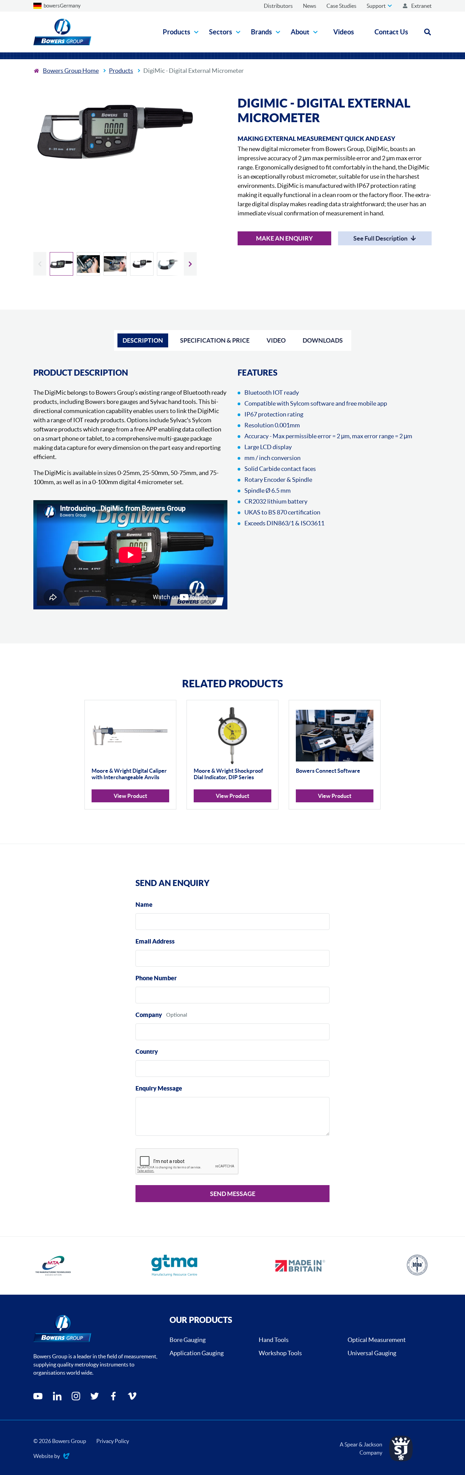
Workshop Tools (280, 1353)
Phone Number (156, 978)
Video (276, 340)
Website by (46, 1456)
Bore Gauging (188, 1339)
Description (143, 340)
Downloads (323, 340)
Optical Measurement (377, 1339)
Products (121, 70)
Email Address (155, 941)
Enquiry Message (158, 1088)
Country (146, 1051)
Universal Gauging (372, 1353)
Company (148, 1014)
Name (144, 904)
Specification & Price (215, 340)
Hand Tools (274, 1339)
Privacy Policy (112, 1441)
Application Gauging (197, 1353)
